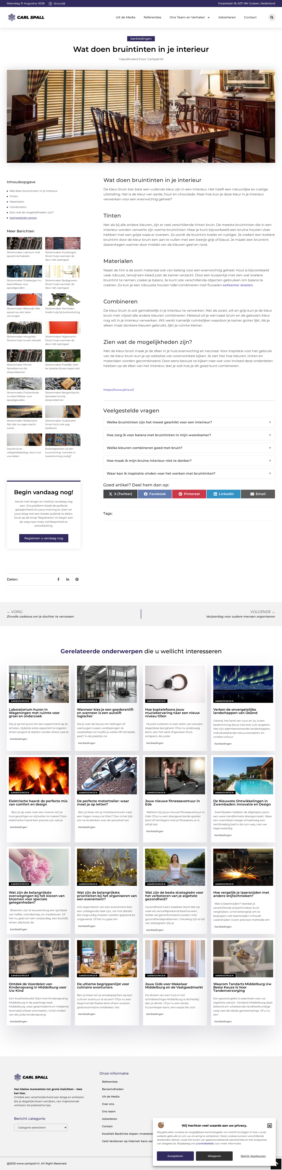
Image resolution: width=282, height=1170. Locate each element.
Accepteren (175, 1156)
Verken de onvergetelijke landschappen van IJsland (235, 711)
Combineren (18, 207)
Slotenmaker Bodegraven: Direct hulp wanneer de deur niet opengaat (61, 284)
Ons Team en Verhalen (187, 17)
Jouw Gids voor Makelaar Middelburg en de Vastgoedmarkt (174, 985)
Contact (250, 17)
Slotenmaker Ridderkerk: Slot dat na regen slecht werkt (22, 424)
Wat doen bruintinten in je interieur (33, 190)
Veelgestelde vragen (23, 217)
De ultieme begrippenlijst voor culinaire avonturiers (103, 985)
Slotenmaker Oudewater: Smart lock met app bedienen (60, 424)
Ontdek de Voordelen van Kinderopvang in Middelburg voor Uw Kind (37, 987)
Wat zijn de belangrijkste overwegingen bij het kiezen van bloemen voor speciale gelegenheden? (37, 897)
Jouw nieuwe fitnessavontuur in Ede (172, 802)
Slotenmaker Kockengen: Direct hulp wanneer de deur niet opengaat (61, 256)
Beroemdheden (113, 1089)
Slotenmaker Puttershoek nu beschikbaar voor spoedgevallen (23, 396)
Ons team (109, 1111)
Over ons (108, 1104)
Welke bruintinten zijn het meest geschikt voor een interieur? (189, 422)
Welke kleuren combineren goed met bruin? (189, 448)
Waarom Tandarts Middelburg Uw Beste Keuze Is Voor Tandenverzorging (242, 987)
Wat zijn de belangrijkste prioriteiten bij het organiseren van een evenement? (107, 896)
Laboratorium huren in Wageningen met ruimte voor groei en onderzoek (34, 713)
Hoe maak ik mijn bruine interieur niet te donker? (189, 461)
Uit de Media (125, 17)
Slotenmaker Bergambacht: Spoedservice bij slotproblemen (62, 396)
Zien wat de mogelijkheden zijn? (31, 212)
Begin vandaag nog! (43, 492)
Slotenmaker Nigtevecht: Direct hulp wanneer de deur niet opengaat (60, 340)
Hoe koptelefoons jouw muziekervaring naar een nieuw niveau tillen (172, 713)
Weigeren (214, 1156)
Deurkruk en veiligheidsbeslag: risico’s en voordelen (24, 452)
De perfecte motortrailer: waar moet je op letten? (103, 802)
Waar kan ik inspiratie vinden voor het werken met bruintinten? (189, 473)
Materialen (16, 201)
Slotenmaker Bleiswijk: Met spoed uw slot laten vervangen (23, 312)
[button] (270, 1126)
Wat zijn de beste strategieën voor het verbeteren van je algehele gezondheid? (174, 896)
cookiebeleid (205, 1143)
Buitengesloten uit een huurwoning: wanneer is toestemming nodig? (60, 452)
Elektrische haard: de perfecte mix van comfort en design (38, 802)
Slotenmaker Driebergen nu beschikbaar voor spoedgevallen (24, 284)
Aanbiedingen (141, 38)
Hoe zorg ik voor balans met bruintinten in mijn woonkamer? (189, 435)
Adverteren (227, 17)
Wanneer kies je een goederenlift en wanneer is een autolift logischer (105, 713)
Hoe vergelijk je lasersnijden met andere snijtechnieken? (241, 894)
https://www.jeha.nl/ (118, 390)
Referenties (152, 17)
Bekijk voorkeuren (253, 1156)
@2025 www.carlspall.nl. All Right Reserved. (37, 1163)
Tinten (13, 196)
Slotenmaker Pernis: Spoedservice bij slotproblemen (19, 368)
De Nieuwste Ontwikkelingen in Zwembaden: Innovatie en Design (242, 802)
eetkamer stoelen (238, 285)
